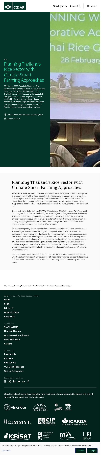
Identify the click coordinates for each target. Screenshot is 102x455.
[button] (60, 5)
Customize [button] (6, 451)
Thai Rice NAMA (76, 216)
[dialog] (50, 449)
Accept (92, 450)
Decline (81, 450)
